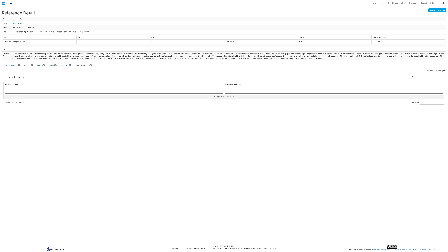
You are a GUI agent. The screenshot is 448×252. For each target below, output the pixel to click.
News (374, 3)
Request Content (436, 10)
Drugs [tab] (52, 65)
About (403, 3)
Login (442, 3)
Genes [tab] (40, 65)
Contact (424, 3)
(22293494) (17, 23)
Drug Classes (393, 3)
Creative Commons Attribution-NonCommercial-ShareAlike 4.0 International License (403, 250)
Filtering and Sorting (435, 71)
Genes (382, 3)
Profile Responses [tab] (11, 65)
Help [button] (432, 3)
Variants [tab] (28, 65)
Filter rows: (415, 77)
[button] (222, 84)
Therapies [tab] (65, 65)
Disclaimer (413, 3)
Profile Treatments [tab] (83, 65)
